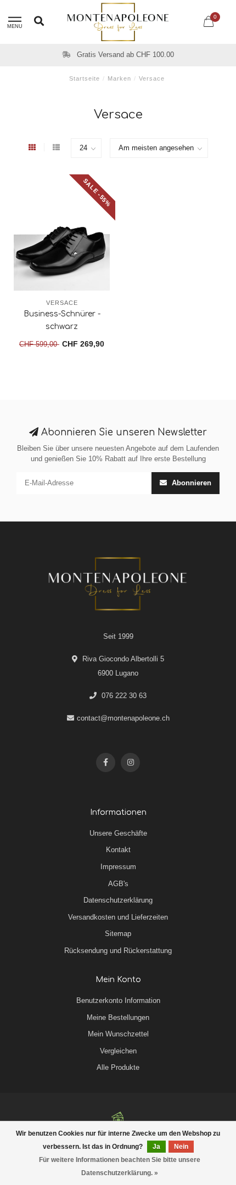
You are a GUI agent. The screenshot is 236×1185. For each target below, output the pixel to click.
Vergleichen (118, 1051)
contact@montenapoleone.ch (123, 718)
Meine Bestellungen (118, 1017)
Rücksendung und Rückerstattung (118, 950)
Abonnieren (190, 483)
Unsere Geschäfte (118, 833)
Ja (156, 1146)
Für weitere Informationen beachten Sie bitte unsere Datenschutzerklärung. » (119, 1166)
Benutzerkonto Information (118, 1000)
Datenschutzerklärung (118, 900)
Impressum (118, 867)
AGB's (118, 884)
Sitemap (118, 933)
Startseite (84, 78)
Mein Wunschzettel (118, 1034)
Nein (181, 1146)
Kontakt (118, 850)
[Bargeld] (118, 1117)
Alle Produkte (118, 1067)
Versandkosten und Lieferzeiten (118, 917)
